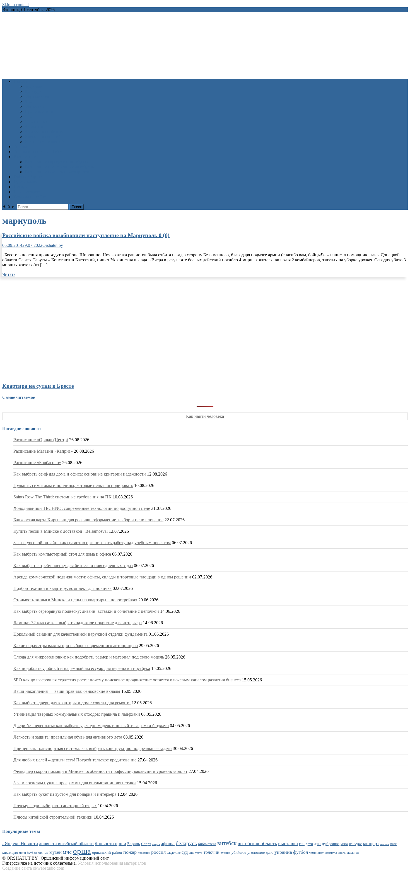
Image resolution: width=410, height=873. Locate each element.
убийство (238, 853)
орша (82, 851)
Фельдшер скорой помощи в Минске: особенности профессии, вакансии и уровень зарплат (100, 771)
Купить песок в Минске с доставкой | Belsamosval (60, 531)
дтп (317, 843)
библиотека (207, 844)
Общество (34, 106)
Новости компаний (43, 136)
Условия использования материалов (112, 863)
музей (55, 852)
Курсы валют (25, 181)
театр (198, 852)
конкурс (355, 844)
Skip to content (15, 4)
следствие (173, 853)
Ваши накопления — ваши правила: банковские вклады (66, 691)
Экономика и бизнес (44, 131)
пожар (130, 852)
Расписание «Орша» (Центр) (40, 439)
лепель (384, 844)
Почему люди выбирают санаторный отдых (55, 805)
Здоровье (33, 86)
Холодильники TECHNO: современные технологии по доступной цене (81, 508)
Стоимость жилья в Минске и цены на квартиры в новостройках (75, 599)
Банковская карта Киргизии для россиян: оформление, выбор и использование (88, 519)
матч (393, 844)
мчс (67, 852)
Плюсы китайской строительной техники (53, 817)
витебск (227, 843)
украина (283, 852)
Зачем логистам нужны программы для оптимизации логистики (74, 782)
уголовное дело (260, 852)
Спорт (31, 116)
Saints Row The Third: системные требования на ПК (62, 497)
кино (344, 844)
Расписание (24, 156)
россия (158, 852)
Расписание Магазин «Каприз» (43, 451)
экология (353, 853)
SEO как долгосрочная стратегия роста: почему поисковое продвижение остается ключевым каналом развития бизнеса (127, 679)
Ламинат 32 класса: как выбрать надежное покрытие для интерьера (77, 622)
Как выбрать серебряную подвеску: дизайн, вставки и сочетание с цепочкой (86, 611)
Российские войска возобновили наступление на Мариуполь (86, 235)
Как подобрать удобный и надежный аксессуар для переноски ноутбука (81, 668)
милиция (10, 852)
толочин (212, 852)
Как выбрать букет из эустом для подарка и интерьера (64, 794)
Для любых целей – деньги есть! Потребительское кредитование (74, 760)
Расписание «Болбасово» (37, 462)
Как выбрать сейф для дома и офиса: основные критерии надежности (79, 474)
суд (185, 852)
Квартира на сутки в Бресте (38, 386)
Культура (33, 91)
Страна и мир (37, 121)
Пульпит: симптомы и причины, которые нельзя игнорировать (73, 485)
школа (342, 852)
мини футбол (28, 852)
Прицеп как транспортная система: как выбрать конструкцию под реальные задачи (92, 748)
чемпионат (316, 852)
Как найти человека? (44, 141)
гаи (302, 843)
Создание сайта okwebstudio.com (33, 868)
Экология (34, 126)
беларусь (186, 843)
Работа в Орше (27, 176)
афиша (168, 843)
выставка (288, 843)
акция (156, 844)
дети (309, 844)
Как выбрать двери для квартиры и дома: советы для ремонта (72, 702)
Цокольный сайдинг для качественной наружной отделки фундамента (80, 634)
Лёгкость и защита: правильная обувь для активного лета (67, 737)
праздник (144, 852)
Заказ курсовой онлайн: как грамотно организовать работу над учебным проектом (92, 542)
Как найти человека (205, 416)
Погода (20, 186)
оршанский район (107, 852)
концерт (371, 843)
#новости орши (110, 843)
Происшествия (39, 111)
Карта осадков (26, 191)
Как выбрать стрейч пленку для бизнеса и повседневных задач (73, 565)
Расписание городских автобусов (56, 161)
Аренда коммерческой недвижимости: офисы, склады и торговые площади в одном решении (102, 577)
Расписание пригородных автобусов (59, 166)
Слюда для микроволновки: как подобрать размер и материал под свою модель (88, 657)
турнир (225, 852)
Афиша (20, 146)
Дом (29, 101)
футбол (300, 852)
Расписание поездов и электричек (57, 171)
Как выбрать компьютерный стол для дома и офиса (62, 554)
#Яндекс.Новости (20, 843)
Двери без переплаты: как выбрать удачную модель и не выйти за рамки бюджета (91, 725)
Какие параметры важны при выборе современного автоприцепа (75, 645)
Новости (21, 81)
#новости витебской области (66, 843)
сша (191, 853)
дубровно (330, 843)
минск (43, 852)
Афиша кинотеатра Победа (39, 151)
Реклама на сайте (29, 196)
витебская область (257, 843)
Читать (8, 274)
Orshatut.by (52, 245)
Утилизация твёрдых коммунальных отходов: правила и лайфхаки (76, 714)
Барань (133, 843)
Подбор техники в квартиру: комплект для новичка (62, 588)
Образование (37, 96)
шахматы (331, 852)
